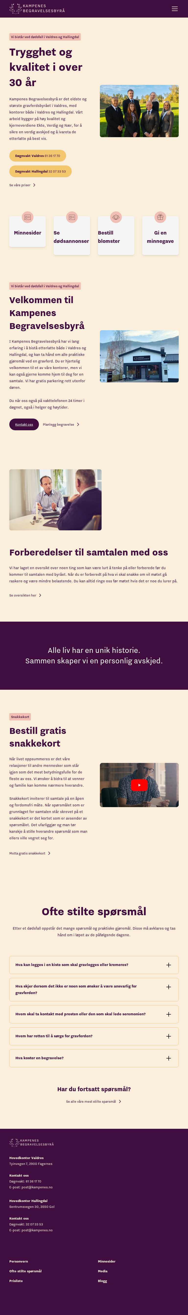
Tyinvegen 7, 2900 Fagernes (30, 1164)
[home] (37, 8)
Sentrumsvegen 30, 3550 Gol (32, 1207)
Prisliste (16, 1281)
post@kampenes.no (37, 1187)
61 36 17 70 (37, 156)
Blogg (102, 1281)
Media (102, 1271)
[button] (174, 9)
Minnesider (107, 1261)
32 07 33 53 (40, 171)
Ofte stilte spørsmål (25, 1271)
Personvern (18, 1261)
